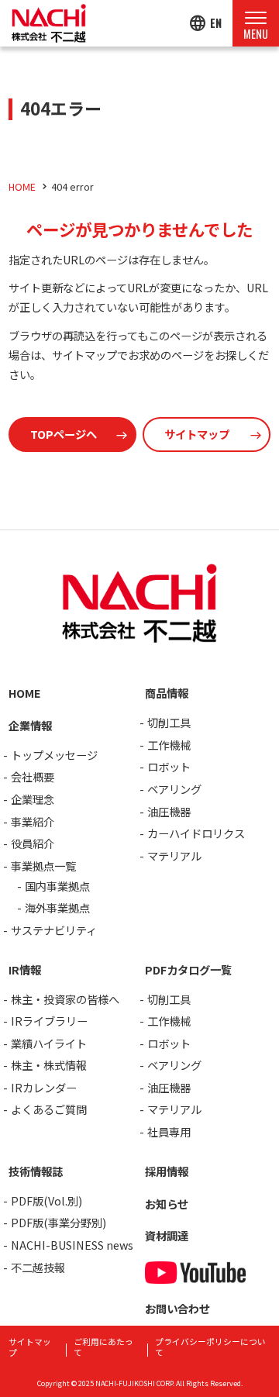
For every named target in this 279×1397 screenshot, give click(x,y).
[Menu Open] (255, 23)
